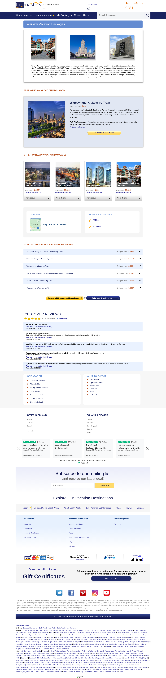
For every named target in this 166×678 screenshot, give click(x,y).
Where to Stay (35, 384)
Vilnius (102, 672)
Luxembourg (70, 639)
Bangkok (57, 653)
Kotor (61, 660)
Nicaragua (76, 642)
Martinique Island (89, 662)
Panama (113, 642)
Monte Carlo (112, 662)
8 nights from (125, 251)
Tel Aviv (115, 669)
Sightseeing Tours (96, 383)
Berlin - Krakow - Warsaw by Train (39, 281)
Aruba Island (20, 653)
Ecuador (78, 635)
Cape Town (56, 656)
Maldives (109, 639)
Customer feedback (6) (123, 193)
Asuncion (28, 653)
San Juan (39, 667)
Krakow (29, 420)
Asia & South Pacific (72, 508)
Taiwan (82, 646)
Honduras (78, 637)
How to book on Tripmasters (79, 537)
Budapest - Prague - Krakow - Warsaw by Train (44, 251)
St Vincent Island (62, 669)
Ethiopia (103, 635)
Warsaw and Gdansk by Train (37, 266)
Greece (44, 637)
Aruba (81, 630)
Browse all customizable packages (63, 298)
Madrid (37, 662)
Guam (57, 637)
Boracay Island (125, 653)
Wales (52, 649)
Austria (89, 432)
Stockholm (81, 669)
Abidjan (23, 651)
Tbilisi (110, 669)
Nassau (35, 665)
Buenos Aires (35, 656)
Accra (29, 651)
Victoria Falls (88, 672)
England (90, 635)
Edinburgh (32, 658)
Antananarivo (109, 651)
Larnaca (92, 660)
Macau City (19, 662)
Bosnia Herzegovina (34, 632)
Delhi (125, 656)
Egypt (84, 635)
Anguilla (45, 630)
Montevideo (131, 662)
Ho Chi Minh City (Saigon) (139, 658)
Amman (69, 651)
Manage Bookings (76, 524)
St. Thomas (73, 669)
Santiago (92, 667)
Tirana (121, 669)
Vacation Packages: (22, 625)
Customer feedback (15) (63, 193)
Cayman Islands (105, 632)
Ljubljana (105, 660)
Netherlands (58, 642)
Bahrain (116, 630)
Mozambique (36, 642)
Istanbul (42, 660)
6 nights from (125, 259)
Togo (102, 646)
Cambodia (80, 632)
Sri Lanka (136, 644)
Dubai (147, 656)
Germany (90, 420)
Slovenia (105, 644)
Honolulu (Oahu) (32, 660)
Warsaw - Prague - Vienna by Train (39, 259)
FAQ (70, 542)
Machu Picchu (29, 662)
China (119, 632)
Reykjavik (120, 665)
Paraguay (121, 642)
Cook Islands (134, 632)
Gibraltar (38, 637)
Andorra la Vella (87, 651)
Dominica (57, 635)
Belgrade (88, 653)
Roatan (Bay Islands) (22, 667)
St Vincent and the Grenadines (53, 646)
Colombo (93, 656)
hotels (96, 220)
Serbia (75, 644)
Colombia (125, 632)
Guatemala (64, 637)
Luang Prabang (126, 660)
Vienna (96, 672)
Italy (128, 637)
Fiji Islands (121, 635)
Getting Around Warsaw (39, 388)
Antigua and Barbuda (57, 630)
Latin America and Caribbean (98, 508)
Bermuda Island (102, 653)
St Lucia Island (38, 669)
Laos (40, 639)
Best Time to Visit (36, 395)
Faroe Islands (111, 635)
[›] (139, 255)
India (106, 637)
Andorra (39, 630)
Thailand (96, 646)
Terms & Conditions (31, 533)
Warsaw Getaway (95, 185)
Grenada (51, 637)
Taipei (99, 669)
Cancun (48, 656)
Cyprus (31, 635)
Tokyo (127, 669)
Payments (117, 524)
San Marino (54, 644)
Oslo (54, 665)
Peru (126, 642)
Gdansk (29, 426)
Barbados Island (66, 653)
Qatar (26, 644)
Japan (18, 639)
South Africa (113, 644)
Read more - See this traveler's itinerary (39, 327)
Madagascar (94, 639)
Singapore (90, 644)
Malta (115, 639)
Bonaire (23, 632)
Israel (124, 637)
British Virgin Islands (62, 632)
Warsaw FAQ (35, 391)
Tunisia (107, 646)
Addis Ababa (37, 651)
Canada (140, 508)
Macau (77, 639)
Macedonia (84, 639)
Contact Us (28, 528)
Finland (128, 635)
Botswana (45, 632)
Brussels (141, 653)
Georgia (18, 637)
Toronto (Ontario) (135, 669)
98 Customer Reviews (77, 127)
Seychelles (82, 644)
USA (118, 508)
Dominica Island (138, 656)
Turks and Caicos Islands (53, 672)
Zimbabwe (65, 649)
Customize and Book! (104, 133)
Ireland (119, 637)
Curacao (24, 635)
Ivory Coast (135, 637)
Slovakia (98, 644)
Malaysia (102, 639)
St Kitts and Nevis (21, 646)
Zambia (58, 649)
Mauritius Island (101, 662)
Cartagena (70, 656)
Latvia (45, 639)
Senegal (69, 644)
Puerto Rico (19, 644)
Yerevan (108, 672)
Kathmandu (50, 660)
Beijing (75, 653)
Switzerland (75, 646)
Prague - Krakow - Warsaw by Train (34, 184)
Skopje (130, 667)
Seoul (105, 667)
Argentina (68, 630)
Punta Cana (93, 665)
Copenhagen (101, 656)
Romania (39, 644)
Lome (111, 660)
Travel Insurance (75, 528)
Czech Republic (92, 426)
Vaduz (65, 672)
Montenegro (20, 642)
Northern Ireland (92, 642)
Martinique (121, 639)
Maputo (71, 662)
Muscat (138, 662)
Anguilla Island (99, 651)
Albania (26, 630)
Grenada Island (108, 658)
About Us (27, 524)
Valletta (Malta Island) (76, 672)
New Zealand (67, 642)
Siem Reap (112, 667)
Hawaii (129, 508)
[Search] (147, 14)
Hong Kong (86, 637)
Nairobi (29, 665)
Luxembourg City (144, 660)
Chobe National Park (82, 656)
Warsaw (29, 423)
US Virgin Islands (28, 649)
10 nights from (126, 273)
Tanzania (89, 646)
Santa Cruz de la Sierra (63, 667)
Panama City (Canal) (64, 665)
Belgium (130, 630)
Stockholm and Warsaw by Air (37, 288)
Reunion (32, 644)
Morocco (28, 642)
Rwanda (46, 644)
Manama (65, 662)
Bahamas (109, 630)
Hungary (89, 423)
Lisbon (98, 660)
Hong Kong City (21, 660)
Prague (78, 665)
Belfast (81, 653)
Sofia (135, 667)
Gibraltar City (79, 658)
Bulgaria (72, 632)
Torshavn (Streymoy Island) (25, 672)
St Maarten (38, 646)
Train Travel (94, 380)
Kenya (29, 639)
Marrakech (79, 662)
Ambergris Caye (60, 651)
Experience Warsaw (37, 380)
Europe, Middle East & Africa (46, 508)
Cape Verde (95, 632)
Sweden (89, 429)
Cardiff (63, 656)
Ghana (31, 637)
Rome (33, 667)
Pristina (85, 665)
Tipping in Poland (36, 398)
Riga (126, 665)
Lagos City (84, 660)
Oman (108, 642)
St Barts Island (143, 667)
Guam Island (118, 658)
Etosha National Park (44, 658)
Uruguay (18, 649)
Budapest (26, 656)
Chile (114, 632)
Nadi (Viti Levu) (21, 665)
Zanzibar (115, 672)
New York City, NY (45, 665)
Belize (136, 630)
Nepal (50, 642)
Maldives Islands (55, 662)
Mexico (136, 639)
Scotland (62, 644)
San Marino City (48, 667)
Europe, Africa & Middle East (32, 628)
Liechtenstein (52, 639)
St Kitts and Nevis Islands (24, 669)
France (134, 635)
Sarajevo (99, 667)
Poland (140, 642)
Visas (71, 533)
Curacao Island (112, 656)
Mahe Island (45, 662)
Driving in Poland (36, 402)
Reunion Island (111, 665)
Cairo (43, 656)
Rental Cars (94, 386)
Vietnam (46, 649)
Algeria (32, 630)
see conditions (80, 559)
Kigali (57, 660)
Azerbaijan (101, 630)
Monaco (142, 639)
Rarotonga (101, 665)
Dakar (120, 656)
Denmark (49, 635)
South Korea (122, 644)
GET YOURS (111, 578)
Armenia (75, 630)
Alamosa (45, 651)
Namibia (44, 642)
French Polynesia (143, 635)
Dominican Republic (68, 635)
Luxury (26, 508)
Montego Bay (121, 662)
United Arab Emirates (137, 646)
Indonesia (112, 637)
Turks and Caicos (122, 646)
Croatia (18, 635)
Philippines (133, 642)
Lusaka (134, 660)
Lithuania (61, 639)
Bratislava (134, 653)
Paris (73, 665)
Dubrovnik (24, 658)
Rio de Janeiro (134, 665)
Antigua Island (126, 651)
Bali (51, 653)
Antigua (117, 651)
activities (97, 226)
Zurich (121, 672)
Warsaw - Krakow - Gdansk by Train (65, 184)
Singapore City (122, 667)
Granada (88, 658)
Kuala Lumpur (75, 660)
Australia (87, 630)
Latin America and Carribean (66, 628)
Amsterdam (77, 651)
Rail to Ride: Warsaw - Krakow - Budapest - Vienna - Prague (49, 273)
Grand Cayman (97, 658)
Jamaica (142, 637)
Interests (72, 546)
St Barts (143, 644)
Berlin (94, 653)
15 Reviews (63, 318)
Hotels (92, 392)
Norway (101, 642)
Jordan (23, 639)
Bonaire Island (113, 653)
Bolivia (18, 632)
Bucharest (19, 656)
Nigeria (83, 642)
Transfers (93, 389)
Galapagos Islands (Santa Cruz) (63, 658)
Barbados (123, 630)
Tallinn (104, 669)
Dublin (18, 658)
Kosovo (34, 639)
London (116, 660)
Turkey (113, 646)
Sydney (88, 669)
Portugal (147, 642)
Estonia (96, 635)
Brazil (52, 632)
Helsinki (126, 658)
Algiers (51, 651)
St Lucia (31, 646)
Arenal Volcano (137, 651)
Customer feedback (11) (33, 193)
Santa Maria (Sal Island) (80, 667)
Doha (130, 656)
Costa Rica (143, 632)
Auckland (41, 653)
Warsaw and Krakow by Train (90, 102)
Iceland (100, 637)
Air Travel (93, 395)
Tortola (37, 672)
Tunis (42, 672)
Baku (47, 653)
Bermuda (143, 630)
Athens (35, 653)
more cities (31, 431)
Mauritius (130, 639)
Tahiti (94, 669)
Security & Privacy (31, 537)
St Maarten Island (50, 669)
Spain (130, 644)
